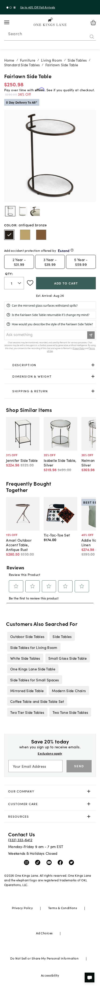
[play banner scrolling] (14, 8)
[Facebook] (61, 862)
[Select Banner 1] (11, 8)
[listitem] (27, 636)
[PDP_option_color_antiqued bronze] (9, 235)
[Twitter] (72, 862)
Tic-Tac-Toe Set (57, 534)
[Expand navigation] (10, 22)
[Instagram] (27, 862)
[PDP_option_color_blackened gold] (41, 235)
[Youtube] (50, 862)
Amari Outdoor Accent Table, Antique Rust (19, 544)
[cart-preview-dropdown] (93, 22)
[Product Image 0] (10, 211)
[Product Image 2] (35, 211)
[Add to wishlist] (30, 283)
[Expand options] (92, 364)
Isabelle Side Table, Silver (60, 462)
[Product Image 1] (22, 211)
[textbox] (14, 283)
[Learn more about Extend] (71, 250)
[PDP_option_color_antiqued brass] (25, 235)
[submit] (92, 37)
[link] (50, 365)
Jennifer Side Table (22, 460)
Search (15, 33)
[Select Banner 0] (8, 8)
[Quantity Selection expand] (20, 283)
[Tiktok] (38, 862)
